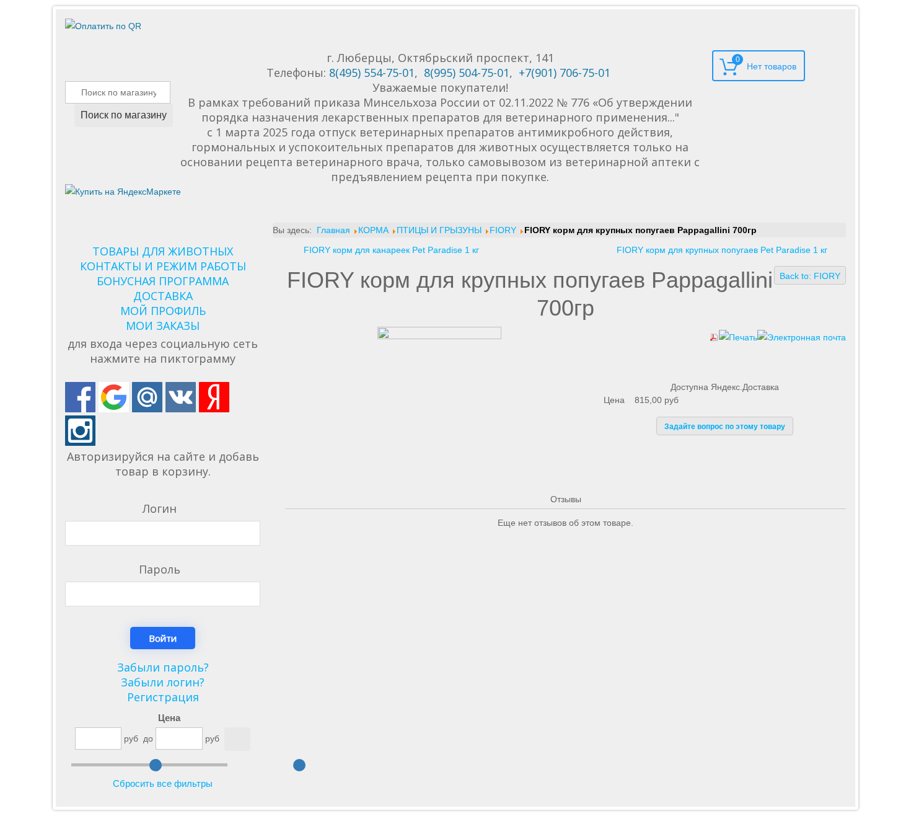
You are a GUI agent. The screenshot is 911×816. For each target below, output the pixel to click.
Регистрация (163, 697)
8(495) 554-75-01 (372, 72)
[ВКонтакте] (180, 397)
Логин (160, 508)
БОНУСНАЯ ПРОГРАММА (163, 280)
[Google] (114, 397)
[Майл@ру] (147, 397)
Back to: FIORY (810, 276)
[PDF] (714, 337)
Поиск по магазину (124, 115)
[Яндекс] (214, 397)
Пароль (159, 569)
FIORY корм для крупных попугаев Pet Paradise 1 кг (722, 250)
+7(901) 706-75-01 (564, 72)
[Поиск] (237, 739)
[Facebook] (80, 397)
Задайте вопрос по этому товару (724, 426)
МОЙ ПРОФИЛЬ (163, 310)
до (148, 738)
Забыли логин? (163, 682)
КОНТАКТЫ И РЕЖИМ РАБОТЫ (163, 266)
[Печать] (738, 337)
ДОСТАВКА (163, 295)
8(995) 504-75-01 (466, 72)
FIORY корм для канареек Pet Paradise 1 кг (391, 250)
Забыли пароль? (163, 667)
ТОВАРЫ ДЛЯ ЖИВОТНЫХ (162, 251)
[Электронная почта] (801, 337)
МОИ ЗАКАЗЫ (163, 325)
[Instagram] (80, 430)
